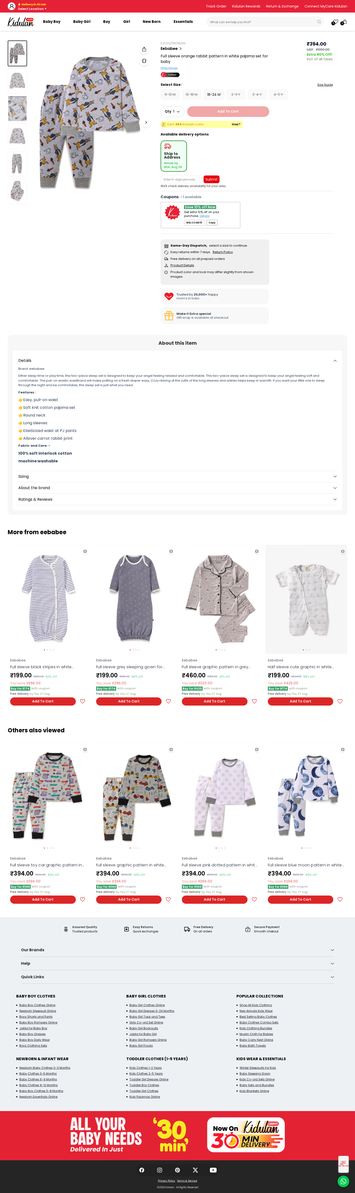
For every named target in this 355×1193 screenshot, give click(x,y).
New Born (152, 21)
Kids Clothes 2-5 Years (146, 1074)
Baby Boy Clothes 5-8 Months (41, 1091)
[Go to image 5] (17, 163)
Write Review (169, 68)
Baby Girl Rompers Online (148, 1040)
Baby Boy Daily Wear (34, 1040)
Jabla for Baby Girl (143, 1034)
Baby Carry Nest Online (256, 1040)
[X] (195, 1170)
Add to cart (228, 111)
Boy (106, 21)
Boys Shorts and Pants (36, 1017)
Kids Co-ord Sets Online (257, 1079)
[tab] (174, 156)
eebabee (169, 48)
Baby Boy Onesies (32, 1034)
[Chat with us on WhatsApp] (343, 1181)
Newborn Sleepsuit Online (37, 1011)
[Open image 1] (91, 122)
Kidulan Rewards (246, 6)
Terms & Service (187, 1181)
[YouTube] (213, 1170)
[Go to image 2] (17, 81)
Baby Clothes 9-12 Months (38, 1085)
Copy (212, 222)
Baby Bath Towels (253, 1046)
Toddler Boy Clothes (144, 1085)
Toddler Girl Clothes (143, 1091)
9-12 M (170, 94)
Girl (126, 21)
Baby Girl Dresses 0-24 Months (151, 1011)
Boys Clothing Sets (33, 1046)
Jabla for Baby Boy (33, 1028)
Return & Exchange (282, 6)
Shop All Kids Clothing (256, 1005)
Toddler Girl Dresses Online (148, 1079)
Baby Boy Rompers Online (38, 1022)
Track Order (216, 6)
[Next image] (146, 122)
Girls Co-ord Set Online (146, 1022)
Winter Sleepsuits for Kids (258, 1068)
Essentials (183, 21)
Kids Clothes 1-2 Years (145, 1068)
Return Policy (223, 252)
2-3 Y (235, 94)
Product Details (182, 265)
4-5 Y (278, 94)
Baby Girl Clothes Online (147, 1005)
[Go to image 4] (17, 136)
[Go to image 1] (17, 53)
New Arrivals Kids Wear (256, 1011)
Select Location (31, 8)
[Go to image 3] (17, 108)
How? (236, 124)
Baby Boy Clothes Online (37, 1005)
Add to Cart (43, 701)
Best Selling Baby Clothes (258, 1017)
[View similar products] (144, 61)
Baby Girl (81, 21)
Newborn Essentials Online (38, 1097)
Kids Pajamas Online (144, 1097)
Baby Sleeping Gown (255, 1074)
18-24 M (213, 94)
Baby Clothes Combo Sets (259, 1022)
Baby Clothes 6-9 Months (38, 1079)
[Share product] (144, 49)
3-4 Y (257, 94)
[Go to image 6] (17, 191)
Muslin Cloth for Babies (256, 1034)
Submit (212, 179)
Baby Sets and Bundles (257, 1085)
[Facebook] (141, 1170)
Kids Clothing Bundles (256, 1028)
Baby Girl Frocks (141, 1046)
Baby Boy (51, 21)
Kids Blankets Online (254, 1091)
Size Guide (325, 85)
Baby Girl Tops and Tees (147, 1017)
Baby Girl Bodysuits (143, 1028)
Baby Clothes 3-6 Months (38, 1074)
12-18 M (192, 94)
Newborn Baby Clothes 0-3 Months (44, 1068)
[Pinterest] (177, 1170)
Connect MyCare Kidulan (326, 6)
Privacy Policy (166, 1181)
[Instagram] (159, 1170)
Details (205, 216)
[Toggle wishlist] (82, 701)
